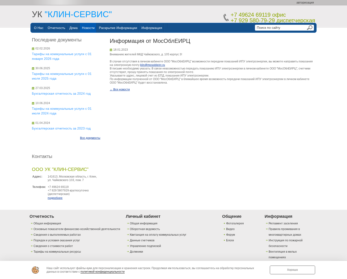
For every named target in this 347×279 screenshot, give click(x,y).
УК (72, 14)
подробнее (55, 198)
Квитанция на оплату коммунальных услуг (158, 234)
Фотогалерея (235, 223)
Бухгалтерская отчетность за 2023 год (61, 128)
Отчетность (56, 28)
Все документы (90, 138)
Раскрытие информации (118, 28)
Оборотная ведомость (145, 229)
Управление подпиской (145, 246)
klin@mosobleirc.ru (152, 65)
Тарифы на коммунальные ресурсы (57, 251)
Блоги (230, 240)
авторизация (305, 2)
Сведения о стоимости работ (53, 246)
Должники (136, 251)
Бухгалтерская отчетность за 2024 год (61, 93)
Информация (151, 28)
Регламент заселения (283, 223)
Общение (231, 216)
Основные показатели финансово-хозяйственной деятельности (77, 229)
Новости (88, 28)
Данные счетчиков (142, 240)
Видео (230, 229)
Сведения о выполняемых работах (57, 234)
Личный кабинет (143, 216)
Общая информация (47, 223)
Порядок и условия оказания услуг (57, 240)
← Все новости (120, 89)
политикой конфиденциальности (102, 271)
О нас (38, 28)
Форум (230, 234)
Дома (73, 28)
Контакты (42, 156)
